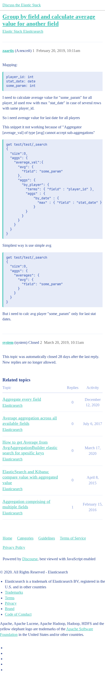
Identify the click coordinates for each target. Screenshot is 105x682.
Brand (9, 609)
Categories (25, 538)
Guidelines (46, 538)
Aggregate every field (21, 399)
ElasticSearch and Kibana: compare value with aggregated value (30, 477)
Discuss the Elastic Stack (21, 5)
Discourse (30, 559)
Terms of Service (73, 538)
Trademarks (14, 592)
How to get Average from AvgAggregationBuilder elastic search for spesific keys (29, 447)
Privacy (11, 603)
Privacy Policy (14, 547)
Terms (9, 598)
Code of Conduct (18, 614)
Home (7, 538)
